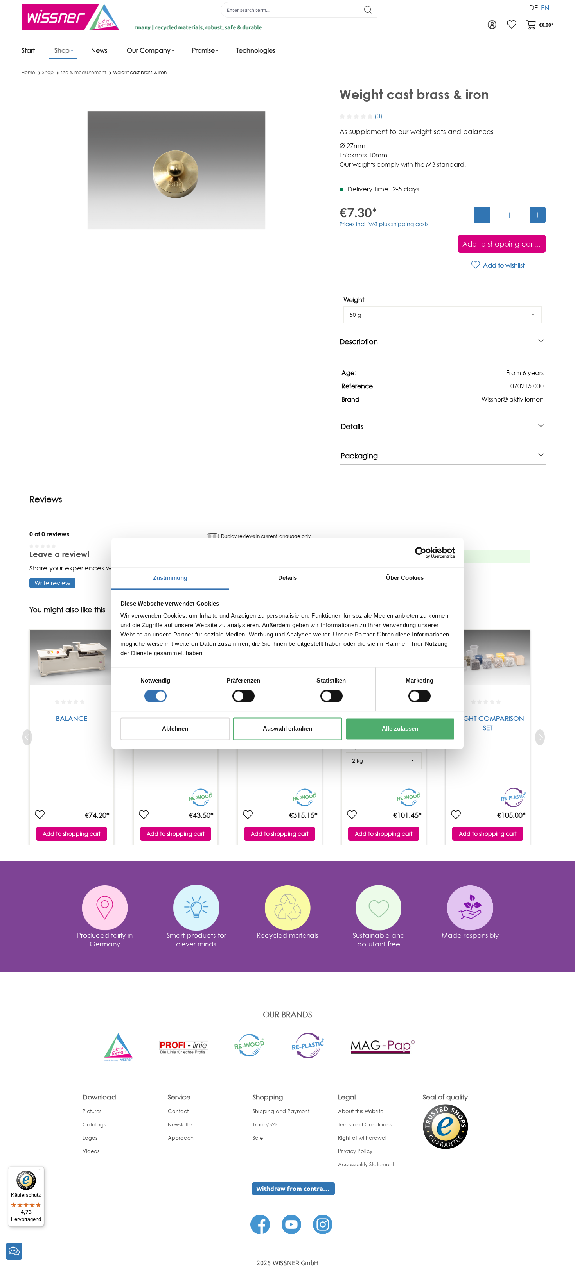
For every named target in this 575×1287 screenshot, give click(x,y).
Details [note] (352, 426)
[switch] (243, 696)
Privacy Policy (355, 1151)
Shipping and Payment (281, 1111)
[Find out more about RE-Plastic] (308, 1044)
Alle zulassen (400, 728)
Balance (71, 718)
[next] (540, 737)
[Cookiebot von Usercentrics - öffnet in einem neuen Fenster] (420, 552)
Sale (258, 1138)
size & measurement (83, 72)
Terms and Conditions (365, 1124)
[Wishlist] (512, 25)
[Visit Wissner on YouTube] (291, 1223)
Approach (181, 1138)
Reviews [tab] (45, 499)
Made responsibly (470, 935)
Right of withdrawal (362, 1138)
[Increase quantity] (537, 215)
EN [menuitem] (545, 8)
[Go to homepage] (70, 17)
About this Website (360, 1111)
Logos (90, 1138)
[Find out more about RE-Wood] (250, 1044)
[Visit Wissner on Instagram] (322, 1223)
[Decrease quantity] (482, 215)
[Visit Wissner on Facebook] (260, 1223)
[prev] (27, 737)
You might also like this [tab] (67, 610)
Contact (178, 1111)
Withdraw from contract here (295, 1188)
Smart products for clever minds (196, 939)
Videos (91, 1151)
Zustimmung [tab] (170, 577)
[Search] (368, 10)
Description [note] (359, 342)
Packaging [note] (359, 456)
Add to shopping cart (72, 833)
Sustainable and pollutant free (379, 939)
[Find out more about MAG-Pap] (382, 1046)
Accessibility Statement (366, 1164)
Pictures (92, 1111)
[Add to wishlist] (39, 815)
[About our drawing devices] (183, 1046)
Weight (353, 300)
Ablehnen (175, 728)
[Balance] (71, 663)
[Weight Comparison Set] (488, 663)
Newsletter (180, 1124)
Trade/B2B (265, 1124)
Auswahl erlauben (287, 728)
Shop (48, 72)
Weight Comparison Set (488, 723)
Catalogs (94, 1124)
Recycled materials (287, 935)
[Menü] (39, 1171)
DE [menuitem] (533, 8)
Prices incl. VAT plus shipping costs (384, 224)
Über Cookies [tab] (405, 577)
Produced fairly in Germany (105, 939)
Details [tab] (287, 577)
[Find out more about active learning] (118, 1046)
